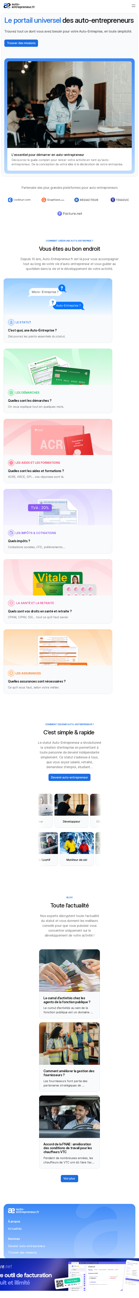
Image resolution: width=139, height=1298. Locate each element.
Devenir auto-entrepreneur (26, 1246)
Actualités (15, 1228)
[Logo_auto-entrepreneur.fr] (19, 5)
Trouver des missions (22, 1252)
